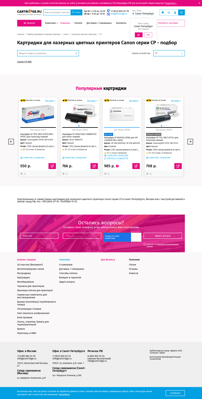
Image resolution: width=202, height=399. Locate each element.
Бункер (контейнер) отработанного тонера (36, 303)
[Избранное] (22, 173)
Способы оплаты (68, 273)
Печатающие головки (29, 308)
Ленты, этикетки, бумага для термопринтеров (33, 323)
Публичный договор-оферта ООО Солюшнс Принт (166, 351)
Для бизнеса (108, 259)
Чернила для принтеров (30, 286)
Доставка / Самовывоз (71, 269)
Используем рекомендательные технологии (165, 358)
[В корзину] (52, 166)
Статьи (132, 264)
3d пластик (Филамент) (30, 264)
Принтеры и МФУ (26, 333)
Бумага (21, 328)
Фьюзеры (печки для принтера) (35, 290)
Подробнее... (171, 3)
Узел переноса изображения (33, 313)
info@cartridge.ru (119, 14)
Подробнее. (64, 394)
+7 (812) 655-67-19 (120, 11)
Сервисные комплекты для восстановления (32, 296)
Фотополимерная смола (30, 269)
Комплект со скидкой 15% (117, 158)
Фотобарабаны (25, 281)
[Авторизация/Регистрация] (175, 12)
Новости (133, 273)
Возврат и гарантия (70, 277)
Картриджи (23, 277)
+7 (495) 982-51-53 (26, 356)
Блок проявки (24, 317)
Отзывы (133, 269)
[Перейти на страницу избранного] (163, 12)
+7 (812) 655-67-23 (61, 356)
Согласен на (163, 245)
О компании (65, 264)
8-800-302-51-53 (96, 356)
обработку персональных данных (163, 245)
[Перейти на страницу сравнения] (169, 12)
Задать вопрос (67, 281)
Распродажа (24, 273)
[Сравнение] (25, 173)
